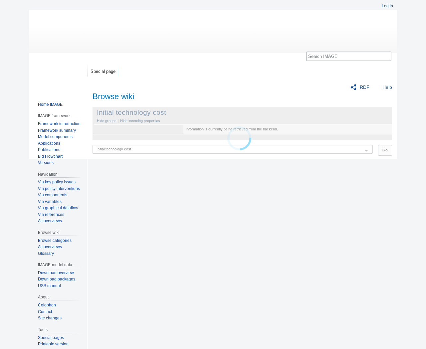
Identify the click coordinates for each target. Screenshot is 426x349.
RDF (364, 87)
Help (387, 87)
